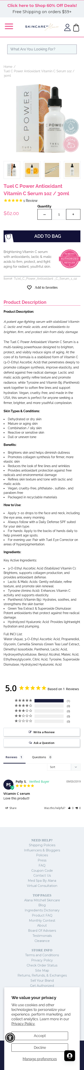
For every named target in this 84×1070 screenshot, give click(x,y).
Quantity (44, 206)
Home (8, 66)
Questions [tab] (39, 757)
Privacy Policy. (23, 1024)
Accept (40, 1036)
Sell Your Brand (42, 981)
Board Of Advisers (42, 931)
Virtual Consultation (42, 886)
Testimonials (42, 936)
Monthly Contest (42, 921)
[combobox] (42, 49)
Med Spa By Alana (42, 881)
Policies (42, 855)
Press (42, 860)
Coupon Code (42, 871)
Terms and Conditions (42, 955)
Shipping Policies (42, 845)
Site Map (42, 971)
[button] (70, 808)
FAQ (42, 865)
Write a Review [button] (44, 732)
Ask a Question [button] (44, 743)
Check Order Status (42, 965)
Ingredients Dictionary (42, 910)
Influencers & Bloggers (42, 850)
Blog (42, 905)
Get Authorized (42, 986)
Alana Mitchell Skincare (42, 900)
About (42, 925)
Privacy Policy (42, 960)
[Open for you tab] (69, 1055)
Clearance (42, 941)
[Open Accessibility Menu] (10, 1038)
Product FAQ (42, 915)
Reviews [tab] (11, 757)
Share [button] (13, 808)
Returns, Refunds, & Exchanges (42, 975)
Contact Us (42, 875)
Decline (40, 1047)
